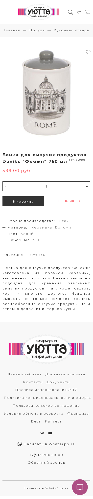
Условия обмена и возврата (34, 413)
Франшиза (78, 413)
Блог (36, 421)
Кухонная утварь (71, 30)
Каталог (53, 421)
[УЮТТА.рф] (39, 12)
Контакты (33, 382)
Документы (58, 382)
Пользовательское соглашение (46, 405)
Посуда (37, 30)
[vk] (42, 433)
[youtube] (50, 433)
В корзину (23, 201)
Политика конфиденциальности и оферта (48, 398)
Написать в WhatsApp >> (49, 444)
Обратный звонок (46, 462)
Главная (12, 30)
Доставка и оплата (65, 374)
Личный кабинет (25, 374)
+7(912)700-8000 (46, 455)
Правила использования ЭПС (46, 390)
